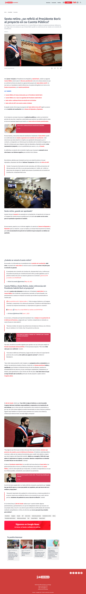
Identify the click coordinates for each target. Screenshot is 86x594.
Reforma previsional (21, 518)
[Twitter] (58, 68)
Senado (18, 516)
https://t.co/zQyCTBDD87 (21, 309)
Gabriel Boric (42, 518)
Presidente (7, 516)
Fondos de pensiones (36, 516)
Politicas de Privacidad (43, 589)
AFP (22, 516)
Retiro (54, 516)
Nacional (48, 2)
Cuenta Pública (34, 518)
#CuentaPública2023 (13, 301)
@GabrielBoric (24, 301)
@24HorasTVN (44, 275)
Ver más (18, 128)
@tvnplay (10, 309)
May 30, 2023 (28, 281)
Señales (68, 2)
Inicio (5, 12)
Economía (54, 2)
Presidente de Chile (47, 516)
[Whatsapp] (52, 68)
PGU (28, 518)
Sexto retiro (27, 516)
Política (59, 2)
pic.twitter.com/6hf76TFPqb (35, 309)
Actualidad (10, 12)
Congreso (13, 516)
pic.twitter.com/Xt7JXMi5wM (13, 278)
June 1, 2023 (25, 313)
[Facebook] (55, 68)
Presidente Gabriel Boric (10, 518)
